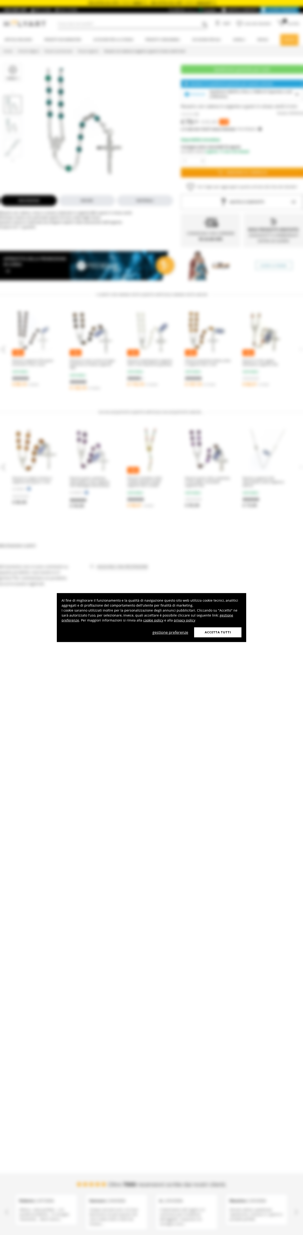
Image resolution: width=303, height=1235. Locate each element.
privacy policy (184, 620)
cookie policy (153, 620)
